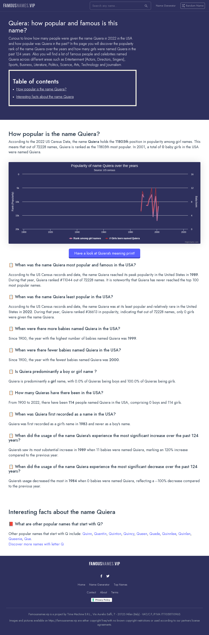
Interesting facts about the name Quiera (45, 96)
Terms (114, 592)
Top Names (120, 585)
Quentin (100, 533)
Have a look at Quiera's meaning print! (104, 253)
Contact (91, 592)
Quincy (128, 533)
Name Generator (166, 6)
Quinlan (184, 533)
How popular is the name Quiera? (41, 89)
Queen (142, 533)
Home (81, 585)
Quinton (115, 533)
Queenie (15, 539)
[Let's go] (146, 6)
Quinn (87, 533)
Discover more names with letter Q (36, 544)
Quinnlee (169, 533)
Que (27, 539)
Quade (154, 533)
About (103, 592)
